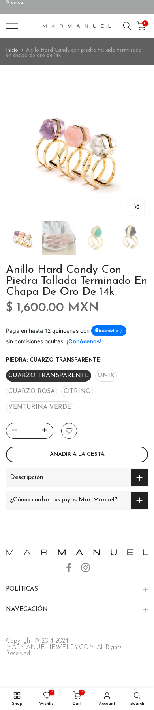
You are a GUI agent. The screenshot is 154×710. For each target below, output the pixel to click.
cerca (16, 2)
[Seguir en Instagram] (85, 567)
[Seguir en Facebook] (68, 567)
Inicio (12, 50)
